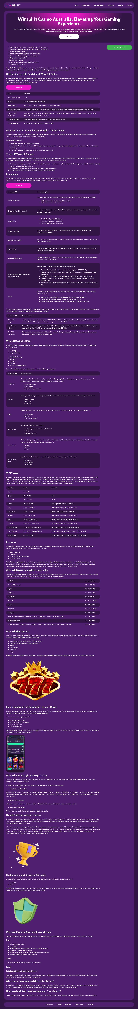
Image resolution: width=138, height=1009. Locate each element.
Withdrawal (79, 1004)
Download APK (121, 47)
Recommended (99, 5)
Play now (19, 87)
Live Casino (86, 5)
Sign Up (69, 36)
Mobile (120, 5)
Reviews (129, 5)
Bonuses (111, 5)
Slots (76, 5)
